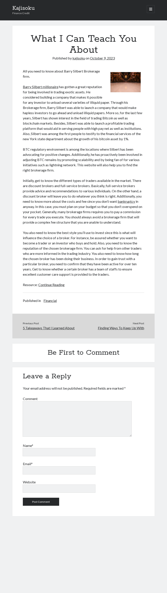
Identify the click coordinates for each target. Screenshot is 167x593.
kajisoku (78, 58)
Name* (28, 445)
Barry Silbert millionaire (40, 87)
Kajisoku (23, 8)
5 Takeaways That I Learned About (49, 328)
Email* (28, 464)
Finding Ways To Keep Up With (121, 328)
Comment (30, 399)
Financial (50, 300)
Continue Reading (51, 285)
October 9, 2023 (102, 58)
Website (29, 482)
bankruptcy (126, 201)
